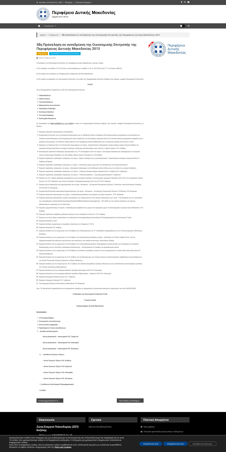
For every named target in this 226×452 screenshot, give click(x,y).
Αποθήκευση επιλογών (202, 444)
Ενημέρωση (49, 26)
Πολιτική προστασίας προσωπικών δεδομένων (163, 431)
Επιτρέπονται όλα (150, 444)
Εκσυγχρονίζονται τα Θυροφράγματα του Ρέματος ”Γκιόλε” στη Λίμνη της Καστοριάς (51, 400)
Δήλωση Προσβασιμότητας (100, 426)
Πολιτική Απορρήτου (83, 2)
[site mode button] (182, 26)
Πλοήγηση (68, 2)
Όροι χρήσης (148, 426)
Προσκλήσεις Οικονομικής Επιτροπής (65, 53)
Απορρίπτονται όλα (175, 444)
